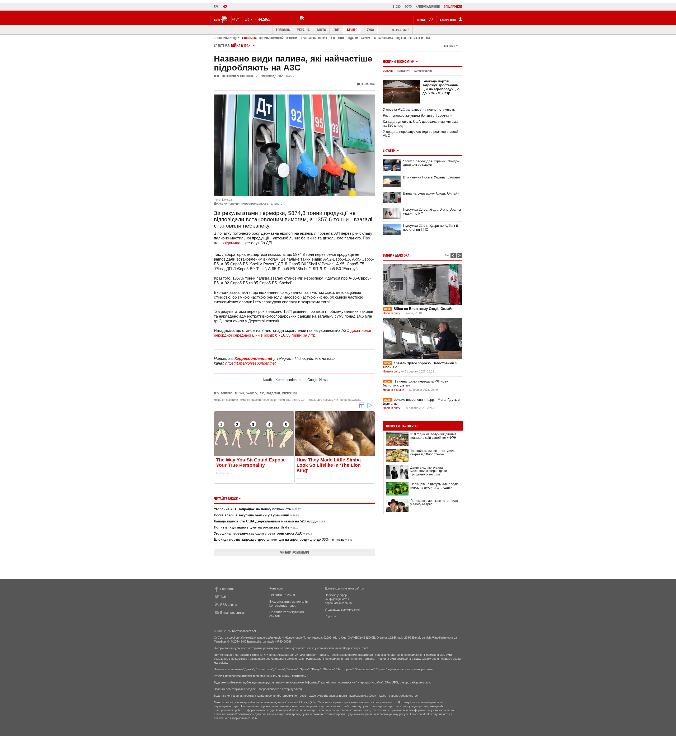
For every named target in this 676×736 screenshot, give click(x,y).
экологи (251, 393)
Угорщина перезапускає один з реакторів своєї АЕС (263, 533)
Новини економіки (399, 61)
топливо (227, 393)
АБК (428, 38)
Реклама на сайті (282, 595)
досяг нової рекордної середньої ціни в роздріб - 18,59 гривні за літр (292, 332)
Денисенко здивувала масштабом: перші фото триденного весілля (428, 471)
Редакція (330, 616)
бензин (239, 393)
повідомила (229, 242)
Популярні (403, 71)
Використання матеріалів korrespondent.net (288, 603)
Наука (369, 29)
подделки (273, 393)
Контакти (276, 588)
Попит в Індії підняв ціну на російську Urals (256, 527)
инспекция (289, 393)
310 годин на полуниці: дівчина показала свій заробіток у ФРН (433, 436)
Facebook (227, 589)
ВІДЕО (397, 6)
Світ (337, 29)
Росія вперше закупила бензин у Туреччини (256, 515)
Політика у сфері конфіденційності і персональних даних (339, 599)
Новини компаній (271, 38)
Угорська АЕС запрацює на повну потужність (257, 509)
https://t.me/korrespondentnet (250, 363)
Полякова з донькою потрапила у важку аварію (434, 502)
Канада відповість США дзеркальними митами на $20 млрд (269, 521)
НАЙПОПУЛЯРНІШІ (428, 6)
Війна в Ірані (241, 45)
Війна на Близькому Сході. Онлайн (431, 193)
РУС (216, 6)
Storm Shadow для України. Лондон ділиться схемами (431, 163)
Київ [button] (217, 20)
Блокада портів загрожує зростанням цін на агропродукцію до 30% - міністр (283, 539)
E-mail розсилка (232, 613)
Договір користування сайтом (344, 588)
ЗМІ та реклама (383, 38)
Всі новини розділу (227, 38)
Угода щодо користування (342, 609)
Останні (388, 71)
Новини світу (391, 313)
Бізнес (352, 29)
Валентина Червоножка (237, 76)
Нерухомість (308, 38)
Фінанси (291, 38)
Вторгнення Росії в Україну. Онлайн (431, 177)
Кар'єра (365, 38)
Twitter (224, 597)
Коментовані (423, 71)
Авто (341, 38)
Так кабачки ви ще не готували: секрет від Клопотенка (433, 452)
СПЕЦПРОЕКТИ (453, 6)
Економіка (249, 38)
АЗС (262, 393)
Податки (352, 38)
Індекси (401, 38)
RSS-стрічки (229, 605)
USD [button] (247, 19)
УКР (225, 6)
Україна (303, 29)
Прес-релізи (416, 38)
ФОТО (408, 6)
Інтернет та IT (326, 38)
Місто (321, 29)
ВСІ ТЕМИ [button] (450, 46)
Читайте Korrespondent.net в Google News (294, 380)
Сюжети (389, 150)
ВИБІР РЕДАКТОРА (396, 255)
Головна (283, 29)
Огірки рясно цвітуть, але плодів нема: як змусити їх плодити (434, 485)
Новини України (393, 389)
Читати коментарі (294, 552)
